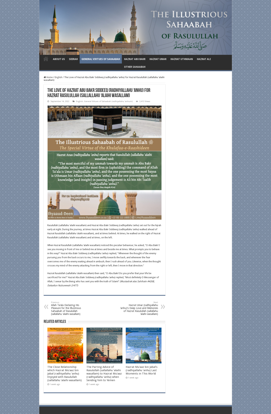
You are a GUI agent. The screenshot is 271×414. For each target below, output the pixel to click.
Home (49, 77)
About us (59, 59)
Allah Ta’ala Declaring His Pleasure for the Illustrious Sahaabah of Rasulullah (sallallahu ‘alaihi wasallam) (66, 308)
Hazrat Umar (158, 59)
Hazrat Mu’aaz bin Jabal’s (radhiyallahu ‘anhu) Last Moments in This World (141, 370)
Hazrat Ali (204, 59)
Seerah (73, 59)
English (46, 59)
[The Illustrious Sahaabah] (135, 26)
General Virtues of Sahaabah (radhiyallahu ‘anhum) (108, 101)
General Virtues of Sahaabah (100, 59)
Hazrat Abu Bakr (134, 59)
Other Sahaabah (134, 67)
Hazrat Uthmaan (182, 59)
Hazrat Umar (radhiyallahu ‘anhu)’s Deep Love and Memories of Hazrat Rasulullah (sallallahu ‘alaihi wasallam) (139, 308)
